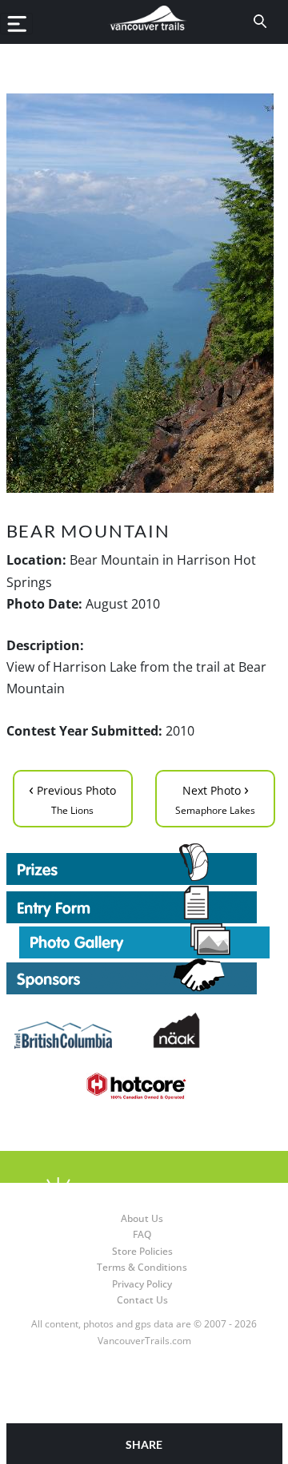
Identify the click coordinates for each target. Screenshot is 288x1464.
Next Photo (215, 797)
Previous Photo (72, 797)
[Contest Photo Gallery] (144, 939)
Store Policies (142, 1251)
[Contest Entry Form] (144, 904)
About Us (142, 1218)
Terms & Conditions (142, 1267)
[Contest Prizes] (144, 864)
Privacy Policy (142, 1284)
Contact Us (142, 1300)
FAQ (142, 1234)
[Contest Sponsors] (144, 976)
